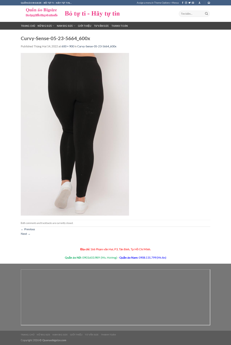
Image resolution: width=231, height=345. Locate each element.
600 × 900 (68, 46)
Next (25, 233)
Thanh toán (119, 25)
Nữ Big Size (45, 25)
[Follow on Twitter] (189, 3)
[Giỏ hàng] (209, 2)
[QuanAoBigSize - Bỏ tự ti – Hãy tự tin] (75, 13)
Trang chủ (28, 25)
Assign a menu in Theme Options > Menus (158, 2)
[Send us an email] (193, 3)
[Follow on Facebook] (183, 3)
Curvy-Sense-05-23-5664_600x (96, 46)
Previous (28, 229)
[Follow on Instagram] (186, 3)
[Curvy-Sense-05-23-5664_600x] (75, 134)
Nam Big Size (65, 25)
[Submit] (206, 14)
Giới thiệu (84, 25)
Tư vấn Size (101, 25)
